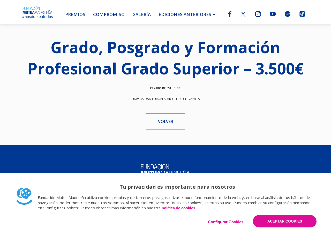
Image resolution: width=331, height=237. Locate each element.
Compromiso (109, 14)
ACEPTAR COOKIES (284, 221)
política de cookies (178, 208)
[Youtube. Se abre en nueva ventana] (273, 14)
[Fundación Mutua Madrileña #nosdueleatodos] (37, 12)
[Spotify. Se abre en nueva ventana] (287, 15)
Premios (75, 14)
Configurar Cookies (225, 222)
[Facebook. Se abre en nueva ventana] (229, 15)
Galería (141, 14)
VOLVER (165, 121)
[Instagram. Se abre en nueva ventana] (258, 15)
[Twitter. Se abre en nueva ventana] (243, 15)
